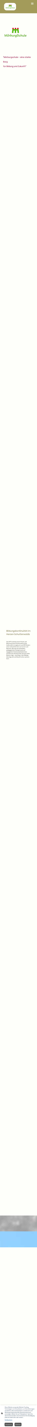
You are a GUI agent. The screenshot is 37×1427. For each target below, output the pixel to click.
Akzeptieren (8, 1424)
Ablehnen (18, 1424)
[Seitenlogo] (10, 6)
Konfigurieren (8, 1420)
